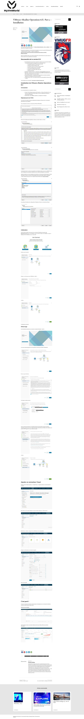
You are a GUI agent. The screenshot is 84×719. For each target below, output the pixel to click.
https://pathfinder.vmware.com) (45, 71)
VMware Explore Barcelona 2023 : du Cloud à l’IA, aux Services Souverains (42, 705)
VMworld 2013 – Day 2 (18, 703)
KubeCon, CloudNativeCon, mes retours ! (63, 102)
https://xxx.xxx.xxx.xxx (24, 233)
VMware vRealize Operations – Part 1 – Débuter (41, 47)
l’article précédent (45, 176)
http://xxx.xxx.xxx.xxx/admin (25, 607)
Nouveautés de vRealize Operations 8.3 (38, 80)
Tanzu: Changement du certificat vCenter (63, 106)
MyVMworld (19, 716)
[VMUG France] (63, 52)
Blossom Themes (35, 716)
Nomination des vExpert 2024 (61, 104)
